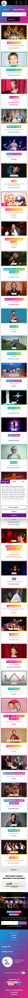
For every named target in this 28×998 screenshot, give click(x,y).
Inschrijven (22, 923)
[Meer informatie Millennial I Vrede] (14, 122)
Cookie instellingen (13, 507)
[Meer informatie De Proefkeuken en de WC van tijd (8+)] (14, 797)
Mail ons (14, 935)
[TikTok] (21, 902)
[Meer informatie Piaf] (14, 574)
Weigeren (14, 511)
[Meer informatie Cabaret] (14, 458)
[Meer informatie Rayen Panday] (14, 430)
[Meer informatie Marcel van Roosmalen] (14, 294)
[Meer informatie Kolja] (14, 177)
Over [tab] (23, 481)
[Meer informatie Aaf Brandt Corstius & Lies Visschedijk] (14, 265)
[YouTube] (16, 902)
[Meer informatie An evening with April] (14, 206)
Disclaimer (14, 994)
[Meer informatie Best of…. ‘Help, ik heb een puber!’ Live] (14, 712)
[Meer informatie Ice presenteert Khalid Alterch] (14, 235)
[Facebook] (7, 902)
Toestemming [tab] (5, 481)
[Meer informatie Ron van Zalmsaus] (14, 65)
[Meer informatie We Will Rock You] (14, 38)
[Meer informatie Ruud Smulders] (14, 403)
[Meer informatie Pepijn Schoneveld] (14, 741)
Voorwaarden (14, 992)
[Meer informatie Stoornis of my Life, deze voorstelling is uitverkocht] (14, 149)
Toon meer (14, 869)
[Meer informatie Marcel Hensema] (14, 349)
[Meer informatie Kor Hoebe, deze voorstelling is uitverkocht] (14, 93)
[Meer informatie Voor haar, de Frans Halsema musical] (14, 544)
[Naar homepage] (4, 3)
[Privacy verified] (10, 973)
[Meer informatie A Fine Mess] (14, 630)
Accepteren (14, 515)
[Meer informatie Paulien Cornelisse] (14, 657)
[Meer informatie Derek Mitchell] (14, 684)
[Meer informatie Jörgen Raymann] (14, 601)
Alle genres (11, 19)
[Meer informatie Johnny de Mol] (14, 826)
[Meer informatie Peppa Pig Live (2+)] (14, 376)
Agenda (6, 9)
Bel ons (14, 937)
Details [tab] (14, 481)
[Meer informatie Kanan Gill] (14, 322)
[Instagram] (11, 902)
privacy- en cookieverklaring (16, 926)
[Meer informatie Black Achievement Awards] (14, 768)
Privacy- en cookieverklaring (14, 990)
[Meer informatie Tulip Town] (14, 853)
